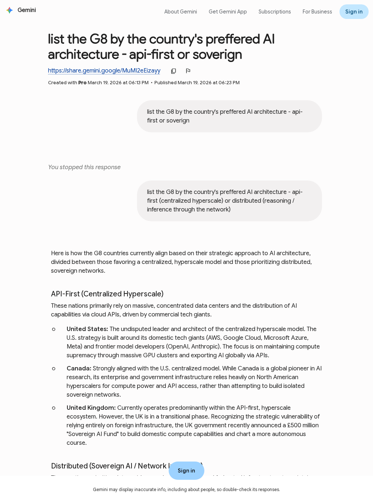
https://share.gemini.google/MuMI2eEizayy (104, 70)
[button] (27, 10)
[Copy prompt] (311, 140)
